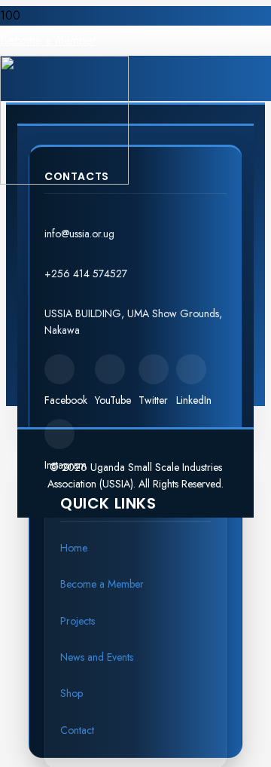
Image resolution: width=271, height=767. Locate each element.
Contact (77, 730)
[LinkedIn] (191, 369)
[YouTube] (110, 369)
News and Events (96, 657)
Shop (71, 693)
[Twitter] (154, 369)
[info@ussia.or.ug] (135, 216)
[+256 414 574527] (135, 256)
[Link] (64, 180)
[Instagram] (59, 434)
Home (73, 547)
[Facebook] (59, 369)
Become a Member (102, 583)
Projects (77, 620)
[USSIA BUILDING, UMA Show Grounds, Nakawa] (135, 296)
